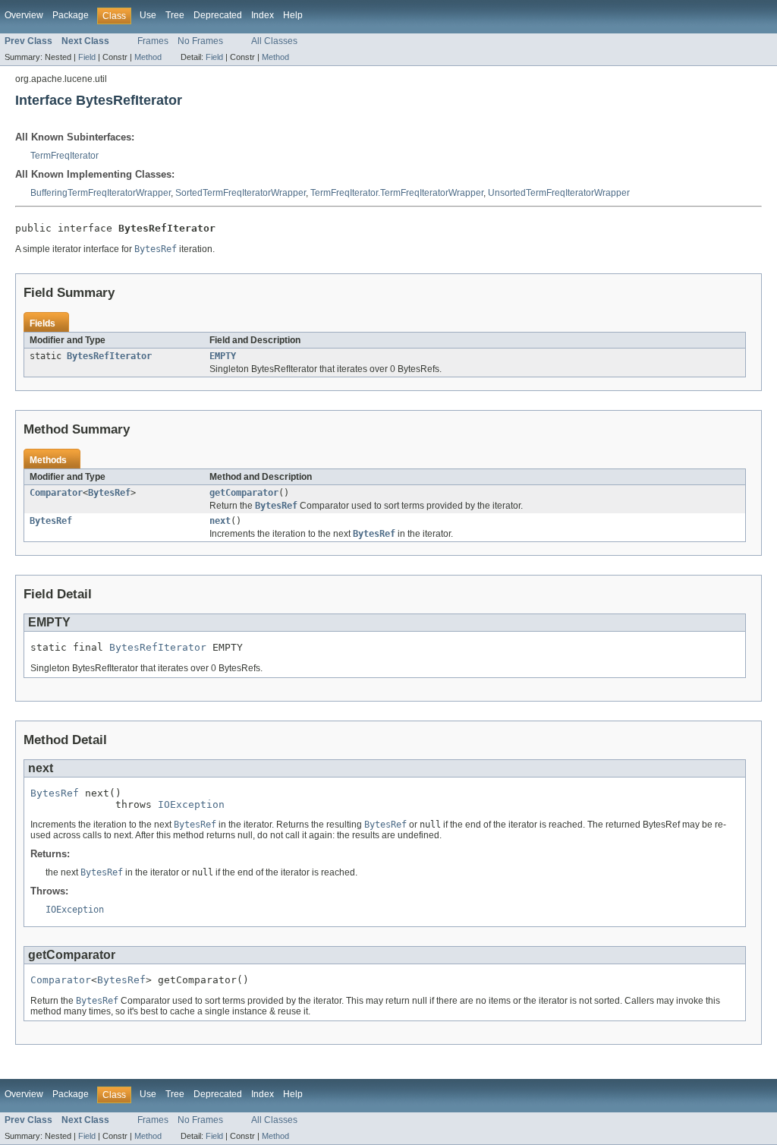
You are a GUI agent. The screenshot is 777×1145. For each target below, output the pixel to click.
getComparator (243, 492)
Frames (152, 41)
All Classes (274, 41)
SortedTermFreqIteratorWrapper (240, 193)
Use (148, 15)
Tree (174, 15)
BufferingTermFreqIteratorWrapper (100, 193)
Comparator (56, 492)
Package (70, 15)
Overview (24, 15)
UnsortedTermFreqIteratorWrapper (559, 193)
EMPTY (222, 356)
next (220, 521)
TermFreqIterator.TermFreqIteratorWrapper (396, 193)
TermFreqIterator (64, 155)
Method (148, 57)
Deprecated (217, 15)
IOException (191, 804)
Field (87, 57)
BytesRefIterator (109, 356)
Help (293, 15)
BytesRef (109, 492)
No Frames (200, 41)
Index (262, 15)
